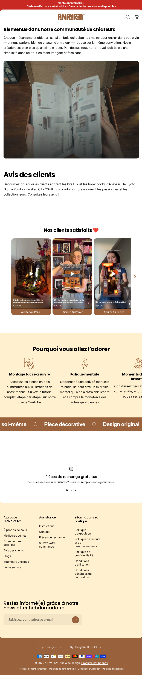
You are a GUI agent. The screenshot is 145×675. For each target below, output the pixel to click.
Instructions (46, 526)
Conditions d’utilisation (82, 562)
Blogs (7, 556)
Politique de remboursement (33, 668)
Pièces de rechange (52, 537)
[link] (30, 363)
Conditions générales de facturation (83, 573)
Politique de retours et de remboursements (87, 542)
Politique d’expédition (83, 531)
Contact (44, 531)
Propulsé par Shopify (94, 663)
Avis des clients (14, 550)
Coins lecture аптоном (12, 542)
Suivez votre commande (47, 544)
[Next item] (135, 276)
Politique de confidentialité (84, 553)
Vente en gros (13, 567)
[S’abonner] (75, 619)
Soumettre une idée (16, 561)
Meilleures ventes (15, 535)
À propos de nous (15, 530)
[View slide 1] (67, 490)
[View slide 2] (71, 490)
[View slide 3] (75, 490)
